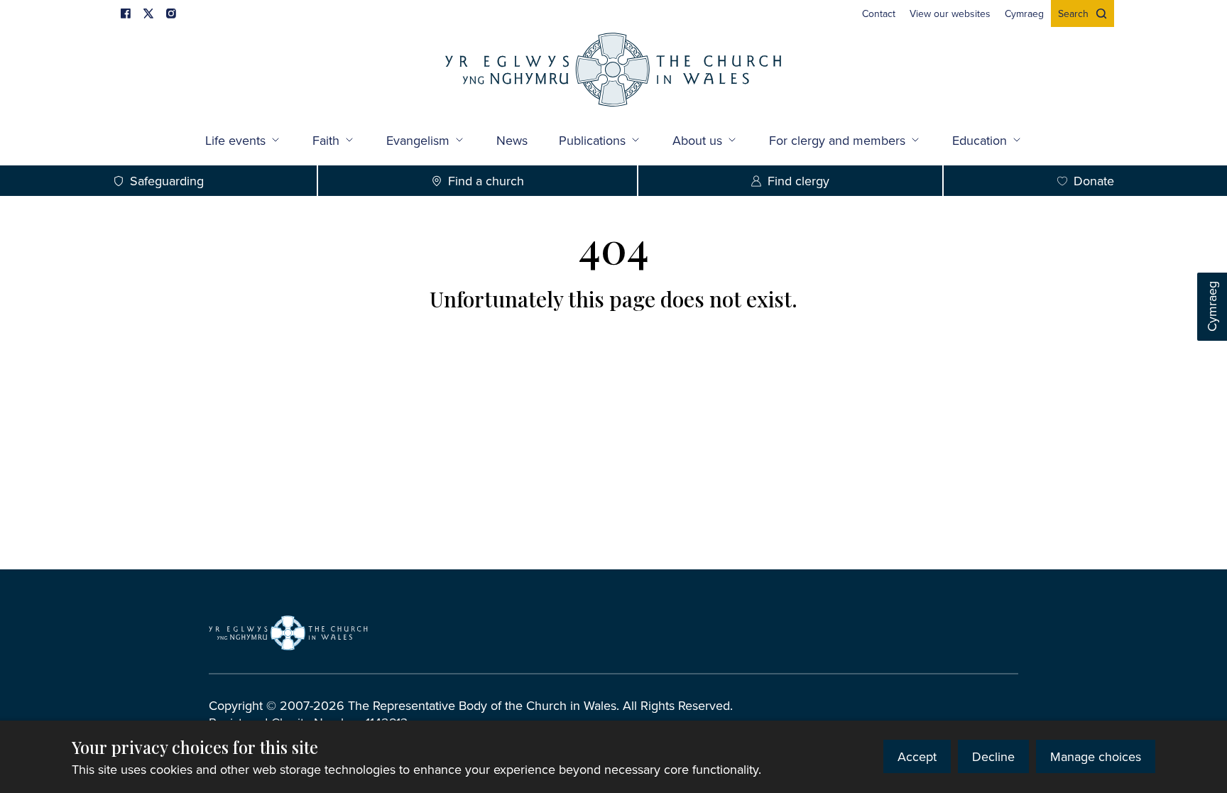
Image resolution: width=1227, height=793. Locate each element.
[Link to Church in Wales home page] (288, 632)
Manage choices (1095, 756)
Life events (235, 140)
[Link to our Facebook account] (125, 13)
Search (1073, 13)
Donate (1094, 181)
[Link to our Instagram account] (171, 13)
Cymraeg (1212, 307)
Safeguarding (167, 181)
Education (979, 140)
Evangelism (417, 140)
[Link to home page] (613, 71)
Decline (993, 756)
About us (697, 140)
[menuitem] (878, 13)
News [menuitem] (512, 140)
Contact (878, 13)
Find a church (486, 181)
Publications (592, 140)
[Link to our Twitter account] (148, 13)
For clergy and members (837, 140)
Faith (325, 140)
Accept (917, 756)
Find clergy (798, 181)
